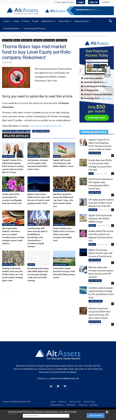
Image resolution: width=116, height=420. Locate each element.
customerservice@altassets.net (45, 125)
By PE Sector (15, 36)
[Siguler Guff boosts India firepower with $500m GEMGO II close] (64, 150)
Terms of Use (75, 401)
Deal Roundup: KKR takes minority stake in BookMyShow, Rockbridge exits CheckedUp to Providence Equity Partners (37, 237)
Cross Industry (95, 280)
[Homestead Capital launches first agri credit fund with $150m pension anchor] (64, 258)
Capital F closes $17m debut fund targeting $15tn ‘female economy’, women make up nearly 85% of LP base (13, 166)
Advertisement (56, 405)
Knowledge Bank (11, 28)
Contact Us (82, 405)
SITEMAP (105, 2)
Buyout (27, 36)
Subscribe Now (95, 416)
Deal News (37, 40)
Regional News (81, 21)
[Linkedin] (51, 386)
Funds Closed (8, 156)
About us (62, 401)
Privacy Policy (89, 401)
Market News (47, 21)
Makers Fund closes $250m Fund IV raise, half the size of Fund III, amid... (101, 253)
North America (49, 40)
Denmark (92, 210)
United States (61, 40)
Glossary (94, 405)
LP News (25, 21)
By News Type (26, 40)
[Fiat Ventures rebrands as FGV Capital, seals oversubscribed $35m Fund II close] (38, 150)
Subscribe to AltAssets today (16, 131)
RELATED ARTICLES (16, 135)
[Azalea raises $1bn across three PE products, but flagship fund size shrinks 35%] (13, 184)
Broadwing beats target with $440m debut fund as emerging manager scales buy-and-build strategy (38, 274)
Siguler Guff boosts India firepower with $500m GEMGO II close (63, 163)
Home (4, 36)
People (35, 21)
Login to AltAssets (41, 131)
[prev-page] (4, 286)
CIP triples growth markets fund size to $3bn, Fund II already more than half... (101, 203)
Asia (91, 173)
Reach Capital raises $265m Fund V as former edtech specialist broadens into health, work (64, 234)
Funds (6, 21)
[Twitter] (58, 386)
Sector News (64, 21)
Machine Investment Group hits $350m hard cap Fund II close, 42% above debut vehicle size (63, 200)
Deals (16, 21)
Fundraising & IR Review (34, 28)
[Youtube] (65, 386)
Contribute (70, 405)
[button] (110, 21)
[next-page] (9, 286)
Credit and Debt (9, 224)
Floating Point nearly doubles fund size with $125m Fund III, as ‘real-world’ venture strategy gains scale (12, 274)
